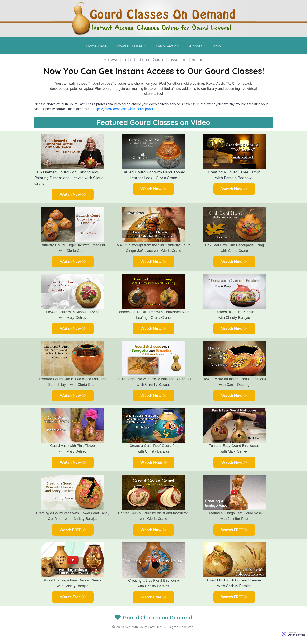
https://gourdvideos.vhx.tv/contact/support (123, 109)
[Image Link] (153, 18)
